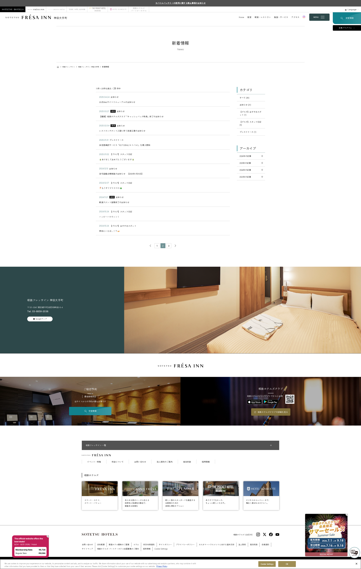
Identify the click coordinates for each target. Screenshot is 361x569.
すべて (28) (244, 97)
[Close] (356, 564)
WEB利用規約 (149, 544)
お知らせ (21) (245, 104)
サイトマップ (87, 548)
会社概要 (101, 544)
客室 (249, 17)
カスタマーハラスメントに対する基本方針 (216, 544)
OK (287, 564)
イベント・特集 (94, 462)
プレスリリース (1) (248, 131)
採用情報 (206, 462)
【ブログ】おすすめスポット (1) (250, 113)
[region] (180, 564)
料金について (118, 462)
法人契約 (242, 544)
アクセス (295, 17)
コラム (136, 544)
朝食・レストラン (263, 17)
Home (241, 17)
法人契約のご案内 (164, 462)
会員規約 (265, 544)
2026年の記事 (245, 156)
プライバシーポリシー (185, 544)
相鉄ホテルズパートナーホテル (139, 9)
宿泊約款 (187, 462)
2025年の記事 (245, 163)
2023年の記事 (245, 176)
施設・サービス (281, 17)
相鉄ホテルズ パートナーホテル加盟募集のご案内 (118, 548)
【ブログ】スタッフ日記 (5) (250, 123)
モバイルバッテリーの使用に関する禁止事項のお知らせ (180, 3)
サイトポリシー (165, 544)
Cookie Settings (267, 564)
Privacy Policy (161, 566)
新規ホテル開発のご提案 (119, 544)
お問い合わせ (140, 462)
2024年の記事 (245, 169)
